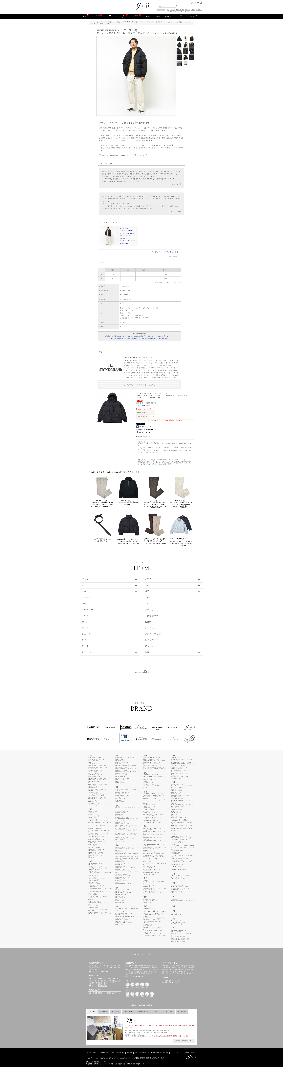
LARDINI (172, 10)
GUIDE (180, 16)
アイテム (103, 22)
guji (168, 10)
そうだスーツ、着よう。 (183, 11)
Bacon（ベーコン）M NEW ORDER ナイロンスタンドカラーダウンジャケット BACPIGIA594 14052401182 (128, 541)
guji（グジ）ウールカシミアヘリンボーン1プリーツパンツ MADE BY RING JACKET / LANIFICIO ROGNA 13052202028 (154, 504)
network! (168, 16)
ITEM (110, 16)
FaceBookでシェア (146, 426)
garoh (158, 16)
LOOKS (122, 16)
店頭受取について (144, 436)
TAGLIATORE (180, 10)
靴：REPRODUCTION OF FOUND (128, 242)
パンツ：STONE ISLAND (125, 237)
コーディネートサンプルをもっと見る (166, 252)
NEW (84, 16)
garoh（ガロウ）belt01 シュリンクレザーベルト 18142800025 (102, 540)
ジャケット (170, 11)
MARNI (193, 10)
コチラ (179, 282)
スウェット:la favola (127, 233)
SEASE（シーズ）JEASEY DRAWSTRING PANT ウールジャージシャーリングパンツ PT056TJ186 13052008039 (102, 503)
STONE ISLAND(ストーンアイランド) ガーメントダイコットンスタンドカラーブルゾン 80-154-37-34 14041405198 (181, 542)
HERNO (187, 10)
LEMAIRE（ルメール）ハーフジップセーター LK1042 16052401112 (129, 502)
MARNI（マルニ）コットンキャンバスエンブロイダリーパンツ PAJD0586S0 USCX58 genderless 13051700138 (181, 504)
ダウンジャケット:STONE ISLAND (127, 229)
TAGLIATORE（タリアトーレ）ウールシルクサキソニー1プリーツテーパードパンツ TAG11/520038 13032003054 (154, 541)
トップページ (94, 22)
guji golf (148, 16)
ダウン (118, 22)
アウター (199, 10)
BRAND (97, 16)
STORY (136, 16)
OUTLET (192, 16)
